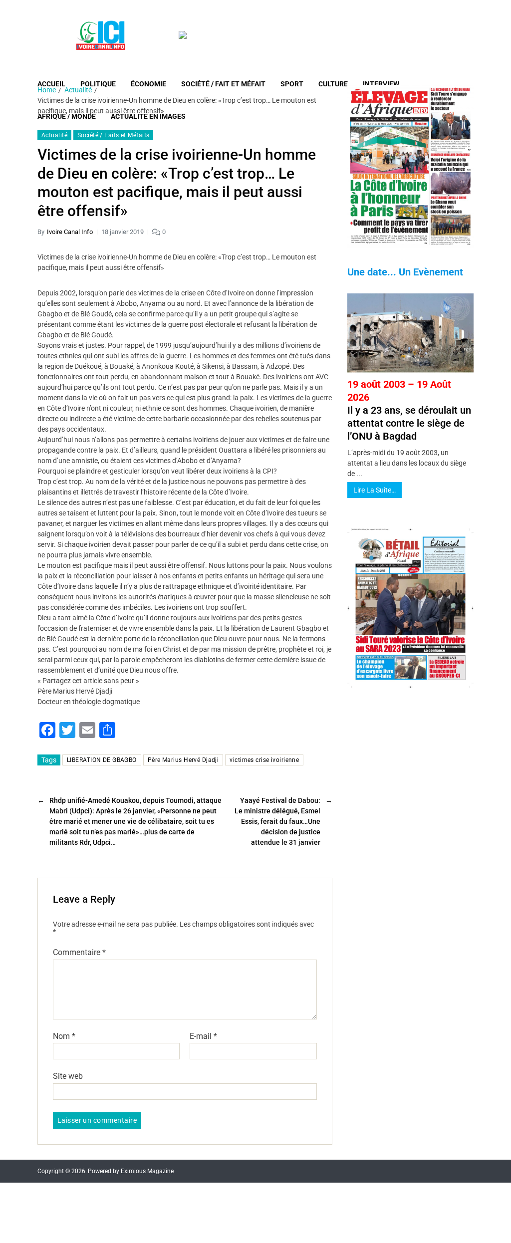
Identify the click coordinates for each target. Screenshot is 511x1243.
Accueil (51, 84)
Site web (68, 1076)
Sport (291, 84)
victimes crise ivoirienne (264, 759)
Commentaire (79, 952)
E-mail (203, 1036)
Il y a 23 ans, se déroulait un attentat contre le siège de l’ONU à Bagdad (409, 410)
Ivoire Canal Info (70, 232)
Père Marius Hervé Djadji (183, 759)
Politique (98, 84)
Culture (333, 84)
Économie (148, 84)
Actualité (54, 135)
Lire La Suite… (374, 490)
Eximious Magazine (147, 1171)
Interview (381, 84)
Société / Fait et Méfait (223, 84)
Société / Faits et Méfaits (113, 135)
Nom (64, 1036)
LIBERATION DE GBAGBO (102, 759)
